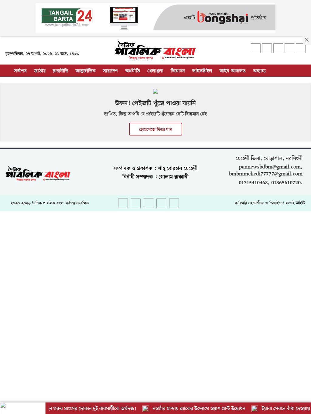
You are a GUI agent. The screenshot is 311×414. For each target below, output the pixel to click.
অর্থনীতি (132, 71)
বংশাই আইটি (295, 203)
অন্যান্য (259, 71)
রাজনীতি (60, 71)
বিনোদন (178, 71)
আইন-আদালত (233, 71)
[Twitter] (267, 48)
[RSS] (301, 48)
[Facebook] (256, 48)
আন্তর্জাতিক (86, 71)
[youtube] (289, 48)
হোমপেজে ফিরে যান (155, 130)
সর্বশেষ (20, 71)
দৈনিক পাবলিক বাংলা (48, 203)
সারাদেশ (110, 71)
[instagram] (278, 48)
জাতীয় (40, 71)
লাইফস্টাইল (202, 71)
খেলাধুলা (155, 71)
